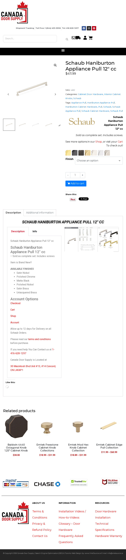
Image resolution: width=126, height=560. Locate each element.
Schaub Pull (116, 111)
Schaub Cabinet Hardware (95, 111)
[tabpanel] (34, 307)
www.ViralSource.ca (93, 553)
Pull (100, 107)
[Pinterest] (94, 28)
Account (14, 322)
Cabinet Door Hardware (90, 94)
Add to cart (77, 183)
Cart (120, 141)
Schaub (77, 98)
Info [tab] (35, 231)
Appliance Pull (78, 102)
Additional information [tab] (39, 212)
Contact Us (39, 536)
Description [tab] (13, 212)
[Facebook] (84, 28)
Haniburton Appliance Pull (101, 102)
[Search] (67, 39)
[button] (63, 50)
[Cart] (91, 37)
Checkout (15, 303)
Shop (98, 141)
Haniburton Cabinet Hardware (81, 107)
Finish (69, 159)
